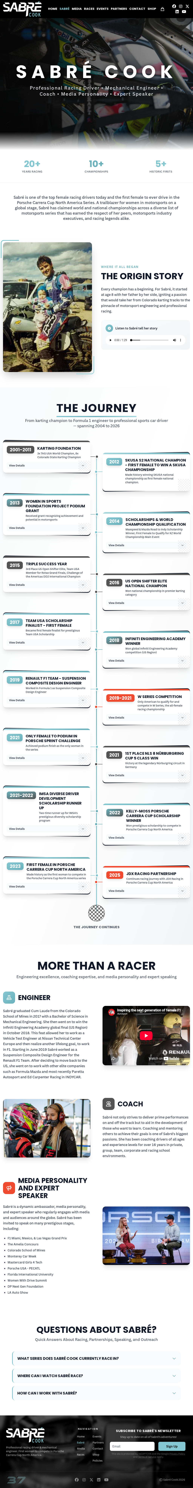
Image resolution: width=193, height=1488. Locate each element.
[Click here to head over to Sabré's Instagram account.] (180, 6)
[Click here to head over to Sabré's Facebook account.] (174, 6)
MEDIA (77, 9)
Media (81, 1448)
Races (80, 1454)
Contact (98, 1448)
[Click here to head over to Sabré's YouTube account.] (184, 12)
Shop (96, 1454)
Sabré (80, 1442)
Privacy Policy (177, 1453)
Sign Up (172, 1446)
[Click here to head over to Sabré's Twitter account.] (187, 6)
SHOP (152, 9)
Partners (98, 1442)
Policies (98, 1460)
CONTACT (137, 9)
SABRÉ (65, 9)
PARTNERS (119, 9)
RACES (89, 9)
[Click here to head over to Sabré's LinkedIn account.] (177, 12)
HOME (52, 9)
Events (97, 1436)
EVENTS (103, 9)
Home (81, 1436)
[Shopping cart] (162, 9)
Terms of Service (147, 1456)
